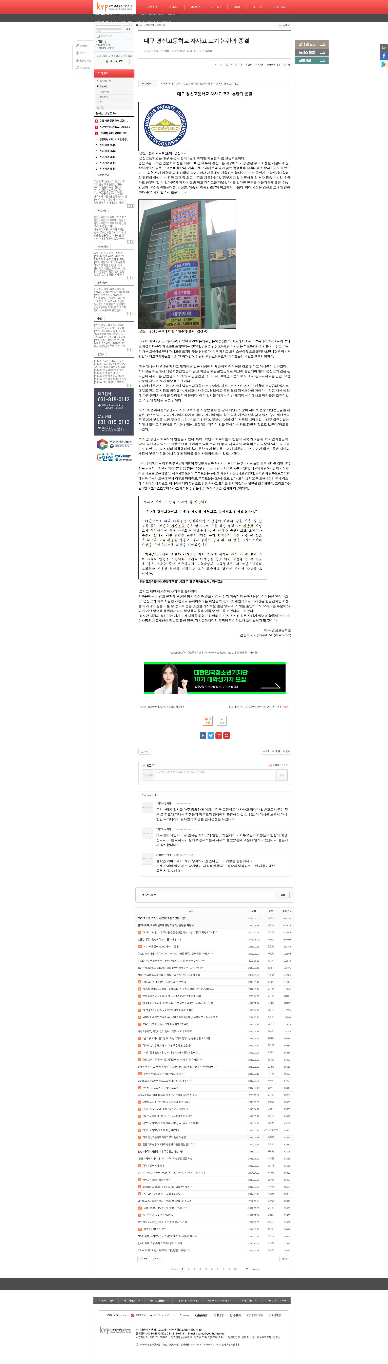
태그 (287, 1259)
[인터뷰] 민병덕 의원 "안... (107, 373)
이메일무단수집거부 (188, 1301)
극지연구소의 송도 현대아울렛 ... (110, 301)
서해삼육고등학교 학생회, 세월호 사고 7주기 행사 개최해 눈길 (169, 975)
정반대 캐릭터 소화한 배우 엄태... (111, 367)
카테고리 (173, 7)
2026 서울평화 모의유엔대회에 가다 (112, 292)
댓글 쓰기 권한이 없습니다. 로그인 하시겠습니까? (180, 772)
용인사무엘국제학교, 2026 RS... (115, 127)
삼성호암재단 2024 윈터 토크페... (111, 307)
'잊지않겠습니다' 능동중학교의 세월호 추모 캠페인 (168, 1010)
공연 (99, 102)
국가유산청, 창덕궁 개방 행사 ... (110, 190)
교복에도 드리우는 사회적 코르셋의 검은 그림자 (167, 1102)
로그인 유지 (107, 36)
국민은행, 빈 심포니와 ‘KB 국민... (110, 337)
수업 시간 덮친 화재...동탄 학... (110, 253)
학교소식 (102, 86)
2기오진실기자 (163, 829)
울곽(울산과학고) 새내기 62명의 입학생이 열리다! (168, 1187)
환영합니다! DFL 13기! (156, 1229)
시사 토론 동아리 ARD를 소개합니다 (162, 946)
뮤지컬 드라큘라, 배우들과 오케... (111, 343)
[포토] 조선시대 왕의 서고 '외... (110, 199)
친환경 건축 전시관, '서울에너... (110, 274)
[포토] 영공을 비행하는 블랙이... (110, 325)
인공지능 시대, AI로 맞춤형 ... (114, 139)
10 (235, 1269)
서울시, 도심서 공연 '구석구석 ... (110, 328)
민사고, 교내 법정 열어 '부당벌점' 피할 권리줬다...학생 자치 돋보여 (172, 1173)
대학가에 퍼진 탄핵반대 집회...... (110, 265)
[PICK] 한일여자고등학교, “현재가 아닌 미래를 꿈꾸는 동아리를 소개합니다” (176, 954)
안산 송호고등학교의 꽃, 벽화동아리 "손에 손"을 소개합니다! (173, 1060)
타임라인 (152, 7)
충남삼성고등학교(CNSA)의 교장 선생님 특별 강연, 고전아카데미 (171, 968)
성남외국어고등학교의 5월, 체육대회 (161, 1130)
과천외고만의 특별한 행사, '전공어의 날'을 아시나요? (164, 1201)
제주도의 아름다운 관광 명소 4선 (110, 196)
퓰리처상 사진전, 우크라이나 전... (111, 268)
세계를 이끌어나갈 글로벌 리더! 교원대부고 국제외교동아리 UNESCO (178, 1003)
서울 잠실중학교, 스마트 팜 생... (110, 235)
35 (247, 1269)
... (241, 1269)
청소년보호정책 (106, 1301)
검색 (282, 895)
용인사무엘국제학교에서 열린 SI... (111, 220)
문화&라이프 (104, 81)
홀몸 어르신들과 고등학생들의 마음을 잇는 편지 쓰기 (169, 1144)
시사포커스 (103, 91)
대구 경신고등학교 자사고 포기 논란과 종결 (164, 1137)
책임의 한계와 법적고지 (219, 1301)
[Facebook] (384, 56)
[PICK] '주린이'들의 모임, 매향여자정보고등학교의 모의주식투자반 (171, 961)
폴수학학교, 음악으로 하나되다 (158, 1215)
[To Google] (218, 733)
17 (140, 946)
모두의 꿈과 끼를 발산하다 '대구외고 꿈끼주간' (166, 1024)
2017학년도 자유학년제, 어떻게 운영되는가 (166, 1208)
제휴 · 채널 (279, 7)
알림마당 (195, 7)
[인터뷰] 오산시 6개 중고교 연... (110, 382)
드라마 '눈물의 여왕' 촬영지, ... (109, 187)
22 (140, 1229)
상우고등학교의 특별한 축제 (157, 1180)
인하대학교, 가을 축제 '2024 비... (111, 232)
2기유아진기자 (163, 855)
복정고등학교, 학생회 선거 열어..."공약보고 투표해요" (165, 1031)
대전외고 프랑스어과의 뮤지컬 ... (110, 229)
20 (140, 1073)
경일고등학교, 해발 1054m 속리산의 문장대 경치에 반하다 (167, 1095)
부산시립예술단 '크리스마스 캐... (110, 346)
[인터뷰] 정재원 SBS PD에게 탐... (111, 364)
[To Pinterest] (226, 733)
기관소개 (216, 7)
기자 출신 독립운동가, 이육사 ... (110, 184)
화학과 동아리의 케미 (153, 1166)
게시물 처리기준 (249, 1301)
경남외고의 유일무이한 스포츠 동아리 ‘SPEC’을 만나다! (165, 1081)
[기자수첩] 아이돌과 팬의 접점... (110, 271)
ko (384, 47)
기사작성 (257, 7)
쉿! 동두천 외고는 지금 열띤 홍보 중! (161, 1088)
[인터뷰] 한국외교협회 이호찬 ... (110, 370)
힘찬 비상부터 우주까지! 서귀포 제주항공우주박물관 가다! (172, 996)
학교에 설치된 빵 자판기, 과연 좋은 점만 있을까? (167, 1045)
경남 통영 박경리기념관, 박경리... (111, 202)
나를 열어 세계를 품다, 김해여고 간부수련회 (165, 982)
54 (140, 1208)
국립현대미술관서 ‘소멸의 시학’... (110, 181)
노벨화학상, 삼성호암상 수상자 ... (111, 298)
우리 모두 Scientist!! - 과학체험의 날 (162, 1194)
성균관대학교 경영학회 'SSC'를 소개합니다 (159, 939)
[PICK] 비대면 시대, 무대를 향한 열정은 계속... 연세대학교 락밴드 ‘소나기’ (180, 932)
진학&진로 (103, 96)
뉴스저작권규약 (132, 1301)
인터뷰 (100, 107)
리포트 (237, 7)
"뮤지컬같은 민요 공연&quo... (109, 334)
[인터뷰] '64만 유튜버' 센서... (114, 133)
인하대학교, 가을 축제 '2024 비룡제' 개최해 (160, 1243)
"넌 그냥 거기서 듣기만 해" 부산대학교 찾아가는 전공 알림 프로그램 (177, 1038)
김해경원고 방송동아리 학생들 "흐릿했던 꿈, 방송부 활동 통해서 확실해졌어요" (177, 1067)
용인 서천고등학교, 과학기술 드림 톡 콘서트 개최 (162, 1222)
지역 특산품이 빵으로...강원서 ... (110, 193)
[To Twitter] (210, 733)
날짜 (254, 911)
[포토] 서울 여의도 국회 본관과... (110, 262)
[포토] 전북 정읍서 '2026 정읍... (110, 295)
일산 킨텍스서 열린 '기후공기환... (111, 304)
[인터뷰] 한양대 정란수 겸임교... (110, 376)
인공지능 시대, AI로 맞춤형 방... (110, 289)
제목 (191, 911)
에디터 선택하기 (280, 765)
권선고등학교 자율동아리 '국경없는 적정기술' (161, 1151)
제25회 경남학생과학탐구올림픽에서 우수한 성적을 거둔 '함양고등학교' (179, 989)
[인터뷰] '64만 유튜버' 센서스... (110, 361)
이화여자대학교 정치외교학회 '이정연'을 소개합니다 (164, 1250)
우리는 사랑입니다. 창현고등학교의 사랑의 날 (166, 1109)
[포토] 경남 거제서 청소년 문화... (110, 331)
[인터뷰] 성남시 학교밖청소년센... (111, 379)
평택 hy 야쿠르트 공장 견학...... (110, 310)
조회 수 (286, 911)
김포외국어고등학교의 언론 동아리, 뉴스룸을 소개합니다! (172, 1123)
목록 (146, 752)
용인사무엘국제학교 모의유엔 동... (111, 223)
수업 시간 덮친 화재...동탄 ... (113, 121)
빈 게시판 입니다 (107, 145)
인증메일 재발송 (106, 48)
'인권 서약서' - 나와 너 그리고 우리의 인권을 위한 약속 (165, 1158)
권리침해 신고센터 (277, 1301)
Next (255, 1269)
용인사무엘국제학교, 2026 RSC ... (111, 217)
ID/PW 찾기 (104, 45)
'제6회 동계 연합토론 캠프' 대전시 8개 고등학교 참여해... (172, 1052)
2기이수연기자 (163, 803)
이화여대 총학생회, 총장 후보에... (111, 238)
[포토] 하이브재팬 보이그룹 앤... (110, 340)
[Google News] (384, 64)
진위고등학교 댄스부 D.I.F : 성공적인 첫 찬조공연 (168, 1116)
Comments (148, 795)
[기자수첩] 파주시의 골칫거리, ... (111, 256)
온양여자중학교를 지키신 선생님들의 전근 (165, 1074)
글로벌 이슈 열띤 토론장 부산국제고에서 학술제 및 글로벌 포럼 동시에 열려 (180, 1017)
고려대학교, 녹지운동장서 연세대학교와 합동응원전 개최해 (167, 1236)
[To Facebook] (203, 733)
